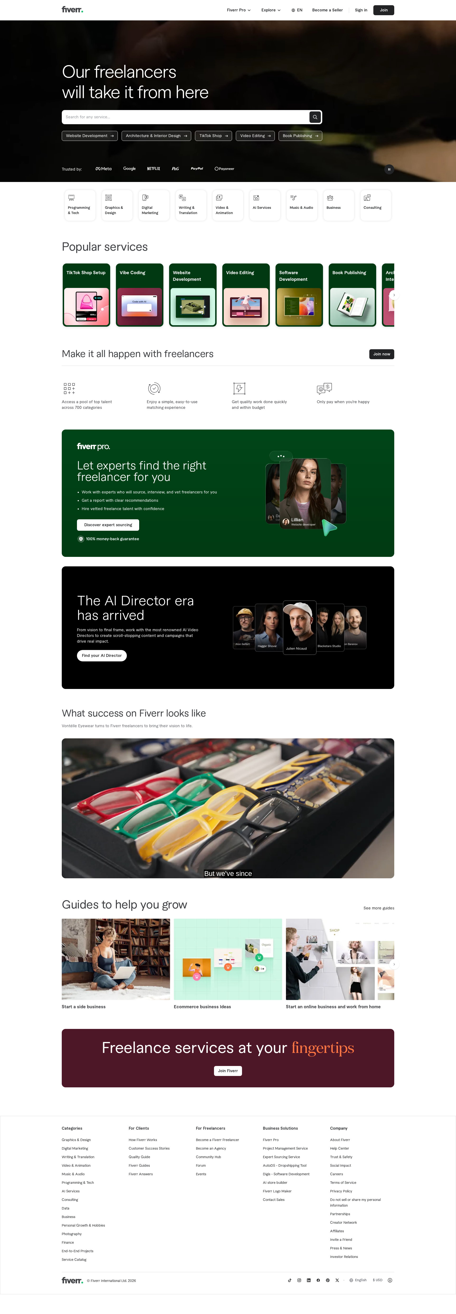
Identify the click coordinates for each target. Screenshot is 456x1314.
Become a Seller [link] (327, 10)
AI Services (71, 1191)
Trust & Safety (341, 1157)
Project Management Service (285, 1148)
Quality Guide (139, 1157)
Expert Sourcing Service (281, 1157)
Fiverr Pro (271, 1140)
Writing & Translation (78, 1157)
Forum (201, 1165)
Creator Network (343, 1222)
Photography (72, 1234)
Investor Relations (344, 1257)
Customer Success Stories (149, 1148)
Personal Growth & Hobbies (83, 1225)
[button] (239, 10)
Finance (68, 1242)
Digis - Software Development (286, 1174)
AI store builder (275, 1183)
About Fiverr (340, 1140)
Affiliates (337, 1231)
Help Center (339, 1148)
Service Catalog (74, 1259)
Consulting (70, 1200)
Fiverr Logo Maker (277, 1191)
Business (68, 1217)
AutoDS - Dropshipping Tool (284, 1165)
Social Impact (340, 1165)
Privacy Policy (341, 1191)
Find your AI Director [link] (102, 656)
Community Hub (208, 1157)
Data (65, 1208)
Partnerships (340, 1214)
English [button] (361, 1280)
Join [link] (384, 10)
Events (201, 1174)
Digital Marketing (75, 1148)
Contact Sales (274, 1200)
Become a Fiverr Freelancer (217, 1140)
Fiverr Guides (139, 1165)
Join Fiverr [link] (228, 1071)
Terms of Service (343, 1183)
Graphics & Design (76, 1140)
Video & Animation (76, 1165)
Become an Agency (211, 1148)
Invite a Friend (341, 1240)
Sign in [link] (361, 10)
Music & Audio (73, 1174)
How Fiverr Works (143, 1140)
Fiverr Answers (141, 1174)
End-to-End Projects (77, 1251)
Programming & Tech (78, 1183)
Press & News (341, 1248)
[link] (90, 136)
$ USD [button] (378, 1280)
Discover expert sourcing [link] (108, 525)
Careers (336, 1174)
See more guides (379, 908)
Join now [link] (381, 354)
